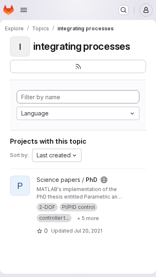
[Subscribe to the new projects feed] (78, 66)
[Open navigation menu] (23, 10)
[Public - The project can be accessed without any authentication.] (104, 179)
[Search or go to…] (124, 10)
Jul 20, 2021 (88, 231)
